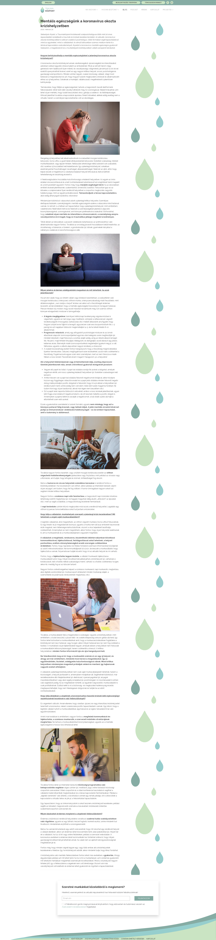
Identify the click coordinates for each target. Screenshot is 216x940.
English (48, 2)
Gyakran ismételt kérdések (132, 939)
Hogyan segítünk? (109, 10)
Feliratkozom (144, 898)
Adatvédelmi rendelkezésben (74, 907)
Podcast (134, 10)
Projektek (167, 10)
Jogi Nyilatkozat (92, 939)
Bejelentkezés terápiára (126, 2)
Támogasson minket (153, 2)
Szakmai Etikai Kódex (110, 939)
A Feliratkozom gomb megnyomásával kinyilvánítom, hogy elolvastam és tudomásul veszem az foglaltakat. (103, 905)
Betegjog (65, 939)
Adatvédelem (76, 939)
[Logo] (47, 9)
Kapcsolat (154, 10)
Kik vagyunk (91, 10)
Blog (125, 10)
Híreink (144, 10)
